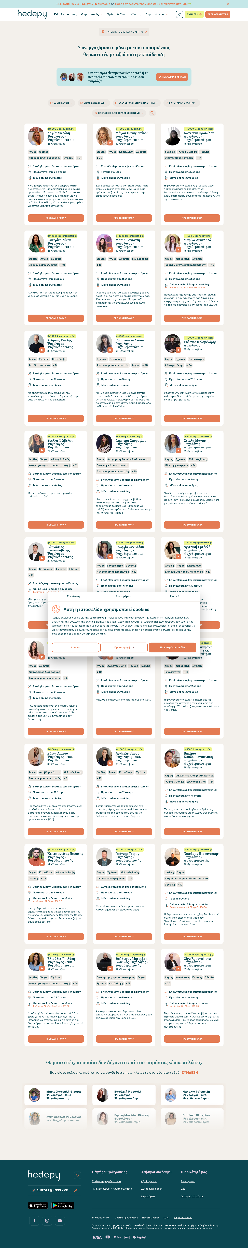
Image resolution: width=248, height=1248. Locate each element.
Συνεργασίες (188, 1181)
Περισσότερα (154, 14)
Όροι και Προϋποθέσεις (126, 1217)
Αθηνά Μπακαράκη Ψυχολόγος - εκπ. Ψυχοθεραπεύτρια (198, 650)
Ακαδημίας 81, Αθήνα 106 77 (47, 901)
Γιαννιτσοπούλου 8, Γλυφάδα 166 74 (188, 907)
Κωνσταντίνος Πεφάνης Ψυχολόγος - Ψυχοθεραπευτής (65, 857)
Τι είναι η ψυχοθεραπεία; (106, 1181)
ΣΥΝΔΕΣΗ (192, 14)
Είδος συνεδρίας (94, 103)
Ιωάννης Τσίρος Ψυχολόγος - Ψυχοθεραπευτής (128, 857)
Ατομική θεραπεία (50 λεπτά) (125, 31)
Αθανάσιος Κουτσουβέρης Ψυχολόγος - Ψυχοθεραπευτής (60, 552)
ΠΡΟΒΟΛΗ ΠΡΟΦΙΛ (56, 218)
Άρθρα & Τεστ (117, 14)
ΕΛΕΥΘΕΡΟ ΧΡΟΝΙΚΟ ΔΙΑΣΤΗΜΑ (137, 103)
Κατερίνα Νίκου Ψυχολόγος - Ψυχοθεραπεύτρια (61, 243)
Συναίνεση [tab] (73, 596)
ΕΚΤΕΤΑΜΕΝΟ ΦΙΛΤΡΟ (182, 103)
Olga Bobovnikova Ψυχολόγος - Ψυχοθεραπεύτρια (197, 962)
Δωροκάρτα (148, 1196)
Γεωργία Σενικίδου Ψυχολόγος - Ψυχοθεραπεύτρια (130, 550)
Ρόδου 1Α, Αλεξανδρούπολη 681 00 (51, 1006)
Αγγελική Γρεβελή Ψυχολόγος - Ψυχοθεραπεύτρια (197, 550)
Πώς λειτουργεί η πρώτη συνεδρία (112, 1188)
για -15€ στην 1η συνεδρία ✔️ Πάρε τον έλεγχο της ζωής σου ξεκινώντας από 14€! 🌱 (124, 4)
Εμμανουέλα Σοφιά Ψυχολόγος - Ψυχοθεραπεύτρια (130, 344)
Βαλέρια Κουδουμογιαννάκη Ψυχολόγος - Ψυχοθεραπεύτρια (198, 758)
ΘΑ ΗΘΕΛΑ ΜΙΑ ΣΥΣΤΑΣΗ (172, 76)
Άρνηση (75, 647)
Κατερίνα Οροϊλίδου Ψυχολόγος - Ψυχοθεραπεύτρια (199, 136)
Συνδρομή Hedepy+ (152, 1188)
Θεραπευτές (90, 14)
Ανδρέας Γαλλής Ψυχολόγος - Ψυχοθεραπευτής (60, 344)
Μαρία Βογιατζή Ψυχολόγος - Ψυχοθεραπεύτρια (129, 243)
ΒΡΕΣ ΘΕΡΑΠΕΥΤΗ (218, 14)
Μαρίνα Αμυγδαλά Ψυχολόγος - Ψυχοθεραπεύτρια (197, 243)
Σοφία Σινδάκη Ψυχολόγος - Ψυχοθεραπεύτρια (61, 136)
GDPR (166, 1217)
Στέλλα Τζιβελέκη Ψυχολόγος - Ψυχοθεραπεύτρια (61, 444)
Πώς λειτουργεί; (65, 14)
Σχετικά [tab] (174, 596)
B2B (183, 1188)
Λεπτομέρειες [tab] (124, 596)
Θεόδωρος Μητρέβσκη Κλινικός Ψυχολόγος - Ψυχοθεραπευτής (132, 962)
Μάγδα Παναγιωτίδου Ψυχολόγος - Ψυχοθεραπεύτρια (132, 136)
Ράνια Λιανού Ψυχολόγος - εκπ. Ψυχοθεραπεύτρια (61, 757)
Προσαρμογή (122, 647)
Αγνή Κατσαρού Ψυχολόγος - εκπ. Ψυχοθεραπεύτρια (129, 757)
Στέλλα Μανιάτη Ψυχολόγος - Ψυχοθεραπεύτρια (197, 444)
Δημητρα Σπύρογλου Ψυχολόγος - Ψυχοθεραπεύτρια (131, 444)
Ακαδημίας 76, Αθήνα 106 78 (184, 1006)
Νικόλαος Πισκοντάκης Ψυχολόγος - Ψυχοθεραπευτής (201, 857)
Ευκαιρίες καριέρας (192, 1196)
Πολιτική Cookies (150, 1217)
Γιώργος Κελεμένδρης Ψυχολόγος (200, 343)
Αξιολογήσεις (149, 1181)
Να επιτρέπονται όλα (172, 647)
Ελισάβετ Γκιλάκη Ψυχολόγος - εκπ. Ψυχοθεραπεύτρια (61, 962)
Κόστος (136, 14)
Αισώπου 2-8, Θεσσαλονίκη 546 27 (187, 287)
